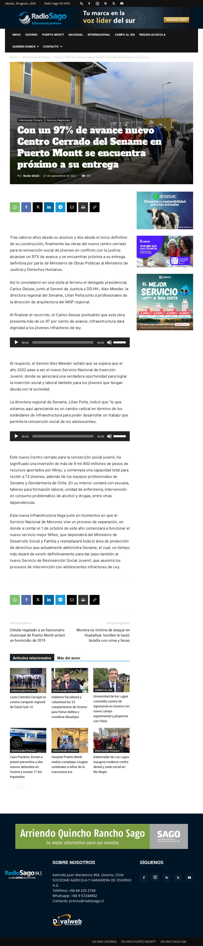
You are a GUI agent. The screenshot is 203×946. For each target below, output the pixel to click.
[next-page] (21, 787)
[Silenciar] (109, 342)
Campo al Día (125, 34)
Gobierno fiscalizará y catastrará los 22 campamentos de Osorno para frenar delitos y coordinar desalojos (69, 707)
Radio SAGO (31, 176)
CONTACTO (51, 46)
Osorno (31, 34)
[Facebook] (89, 3)
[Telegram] (60, 207)
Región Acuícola (152, 34)
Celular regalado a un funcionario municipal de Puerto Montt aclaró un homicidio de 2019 (37, 635)
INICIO (16, 34)
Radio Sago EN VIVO (57, 3)
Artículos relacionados (32, 657)
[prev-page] (13, 787)
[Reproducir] (16, 342)
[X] (113, 3)
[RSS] (105, 3)
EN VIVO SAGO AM (173, 942)
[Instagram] (97, 3)
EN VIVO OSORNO (104, 942)
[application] (70, 342)
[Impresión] (83, 207)
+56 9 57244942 (84, 895)
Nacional (76, 34)
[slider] (120, 341)
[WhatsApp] (15, 207)
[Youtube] (122, 3)
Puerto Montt (53, 34)
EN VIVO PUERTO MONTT (138, 942)
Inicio (13, 57)
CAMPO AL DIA (103, 690)
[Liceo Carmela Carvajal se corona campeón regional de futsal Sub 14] (28, 680)
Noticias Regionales (58, 120)
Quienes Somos (23, 46)
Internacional (99, 34)
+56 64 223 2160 (82, 890)
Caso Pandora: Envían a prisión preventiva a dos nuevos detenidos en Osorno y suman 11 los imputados (26, 767)
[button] (81, 3)
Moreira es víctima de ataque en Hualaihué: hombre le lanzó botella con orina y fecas (103, 635)
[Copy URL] (95, 207)
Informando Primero (36, 57)
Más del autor (68, 657)
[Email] (72, 207)
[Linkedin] (49, 207)
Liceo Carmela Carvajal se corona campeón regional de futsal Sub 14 (28, 702)
